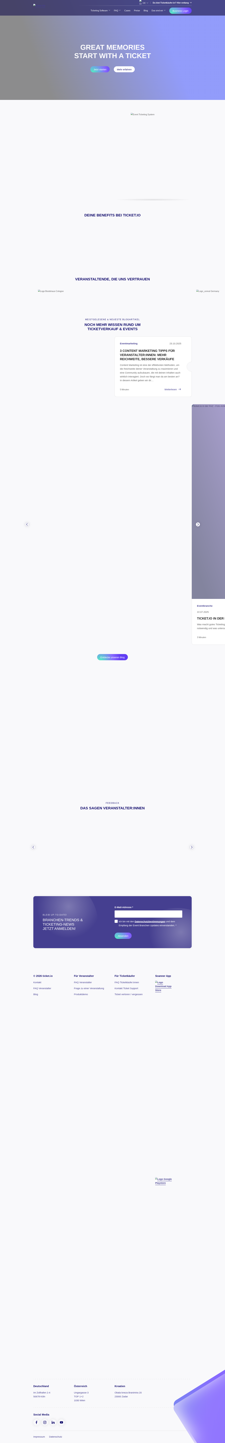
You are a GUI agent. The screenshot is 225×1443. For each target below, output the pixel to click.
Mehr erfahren (124, 69)
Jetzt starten (100, 69)
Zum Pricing (39, 264)
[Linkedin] (53, 1422)
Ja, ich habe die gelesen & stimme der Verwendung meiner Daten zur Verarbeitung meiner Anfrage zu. (78, 768)
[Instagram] (45, 1422)
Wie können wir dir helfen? (56, 701)
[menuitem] (98, 10)
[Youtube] (61, 1422)
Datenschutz (55, 1436)
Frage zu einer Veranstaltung (89, 988)
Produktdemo (81, 994)
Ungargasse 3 (81, 1392)
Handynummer (92, 729)
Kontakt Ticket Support (126, 988)
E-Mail (45, 729)
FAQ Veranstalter (42, 988)
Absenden (123, 936)
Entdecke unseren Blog (112, 657)
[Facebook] (36, 1422)
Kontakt (37, 982)
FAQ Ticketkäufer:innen (127, 982)
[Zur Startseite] (41, 7)
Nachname (89, 715)
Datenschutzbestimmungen (150, 921)
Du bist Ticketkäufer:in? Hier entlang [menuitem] (171, 3)
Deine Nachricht (49, 743)
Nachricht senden (53, 780)
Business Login (180, 11)
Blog (35, 994)
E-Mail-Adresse (124, 907)
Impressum (39, 1436)
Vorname (46, 715)
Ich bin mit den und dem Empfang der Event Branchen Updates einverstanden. (147, 923)
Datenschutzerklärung (74, 766)
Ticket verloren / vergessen (129, 994)
